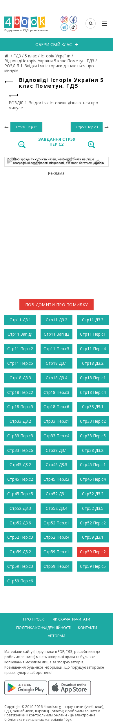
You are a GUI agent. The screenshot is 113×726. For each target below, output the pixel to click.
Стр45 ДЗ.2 (20, 464)
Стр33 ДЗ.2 (20, 421)
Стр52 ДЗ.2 (92, 493)
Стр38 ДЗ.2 (92, 450)
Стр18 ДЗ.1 (56, 363)
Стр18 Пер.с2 (20, 392)
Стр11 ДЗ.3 (92, 320)
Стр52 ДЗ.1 (56, 493)
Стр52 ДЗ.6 (20, 523)
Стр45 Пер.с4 (93, 479)
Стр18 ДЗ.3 (20, 377)
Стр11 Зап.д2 (56, 334)
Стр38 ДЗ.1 (56, 450)
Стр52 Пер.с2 (93, 523)
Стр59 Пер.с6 (20, 581)
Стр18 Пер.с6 (56, 406)
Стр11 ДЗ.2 (56, 320)
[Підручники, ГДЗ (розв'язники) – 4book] (7, 56)
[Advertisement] (56, 233)
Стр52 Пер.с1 (56, 523)
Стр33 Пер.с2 (93, 421)
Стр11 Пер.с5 (20, 363)
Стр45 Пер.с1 (93, 464)
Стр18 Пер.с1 (93, 377)
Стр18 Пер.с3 (56, 392)
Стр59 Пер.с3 (20, 566)
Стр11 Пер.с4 (93, 348)
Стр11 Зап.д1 (20, 334)
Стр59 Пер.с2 (93, 551)
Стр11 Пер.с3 (56, 348)
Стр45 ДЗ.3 (56, 464)
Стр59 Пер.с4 (56, 566)
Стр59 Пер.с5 (93, 566)
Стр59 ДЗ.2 (20, 551)
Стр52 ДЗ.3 (20, 508)
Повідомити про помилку (56, 304)
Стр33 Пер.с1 (56, 421)
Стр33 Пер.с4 (56, 435)
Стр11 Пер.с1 (93, 334)
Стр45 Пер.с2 (20, 479)
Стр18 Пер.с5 (20, 406)
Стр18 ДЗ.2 (92, 363)
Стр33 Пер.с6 (20, 450)
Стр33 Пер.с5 (93, 435)
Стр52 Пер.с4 (56, 537)
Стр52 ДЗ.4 (56, 508)
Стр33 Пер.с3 (20, 435)
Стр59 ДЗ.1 (92, 537)
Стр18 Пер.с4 (93, 392)
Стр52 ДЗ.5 (92, 508)
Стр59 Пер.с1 (56, 551)
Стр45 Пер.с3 (56, 479)
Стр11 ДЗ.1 (20, 320)
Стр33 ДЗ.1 (92, 406)
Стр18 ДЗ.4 (56, 377)
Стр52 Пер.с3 (20, 537)
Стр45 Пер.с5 (20, 493)
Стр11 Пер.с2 (20, 348)
